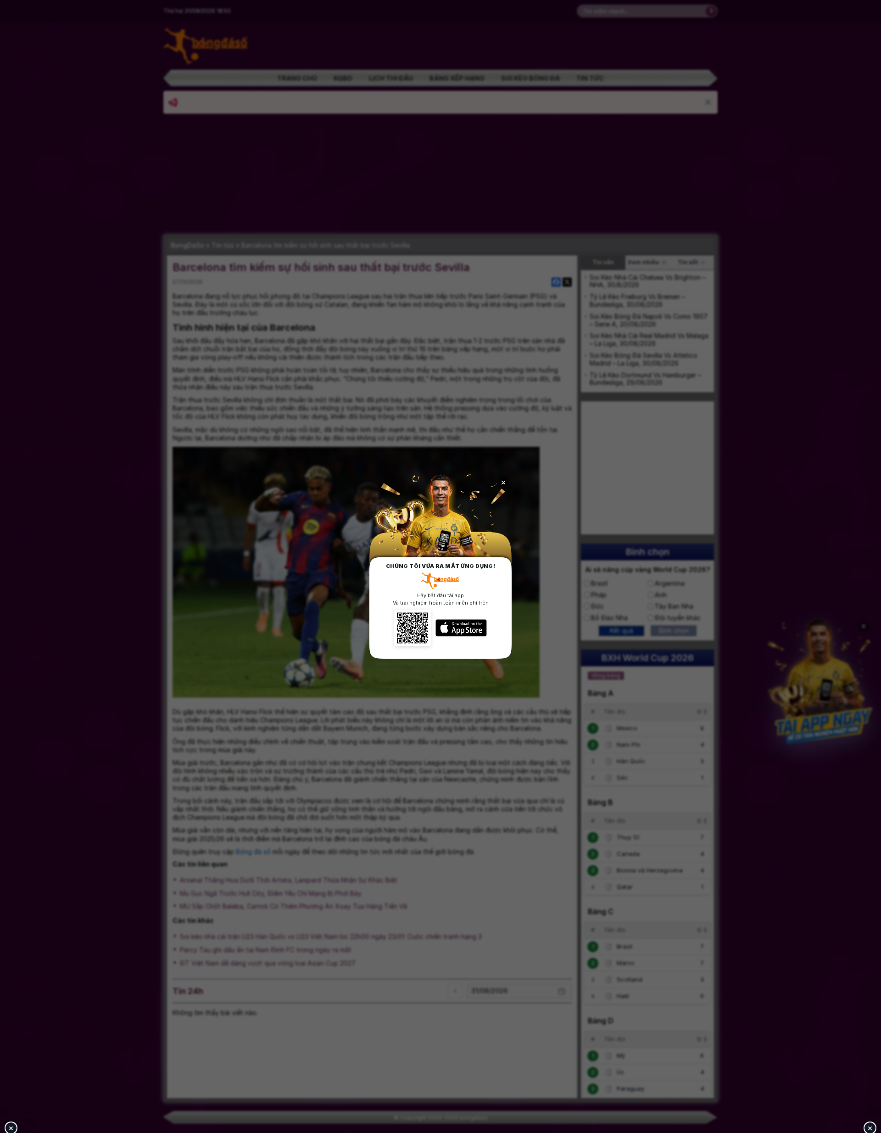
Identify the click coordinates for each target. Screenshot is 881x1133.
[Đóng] (503, 482)
